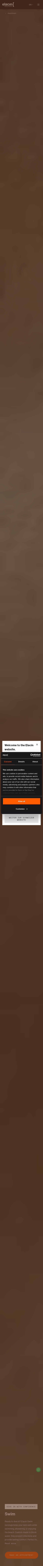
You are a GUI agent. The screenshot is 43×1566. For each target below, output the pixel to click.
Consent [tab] (8, 762)
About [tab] (35, 762)
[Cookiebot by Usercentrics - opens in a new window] (30, 755)
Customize (20, 809)
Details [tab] (21, 762)
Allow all (21, 801)
